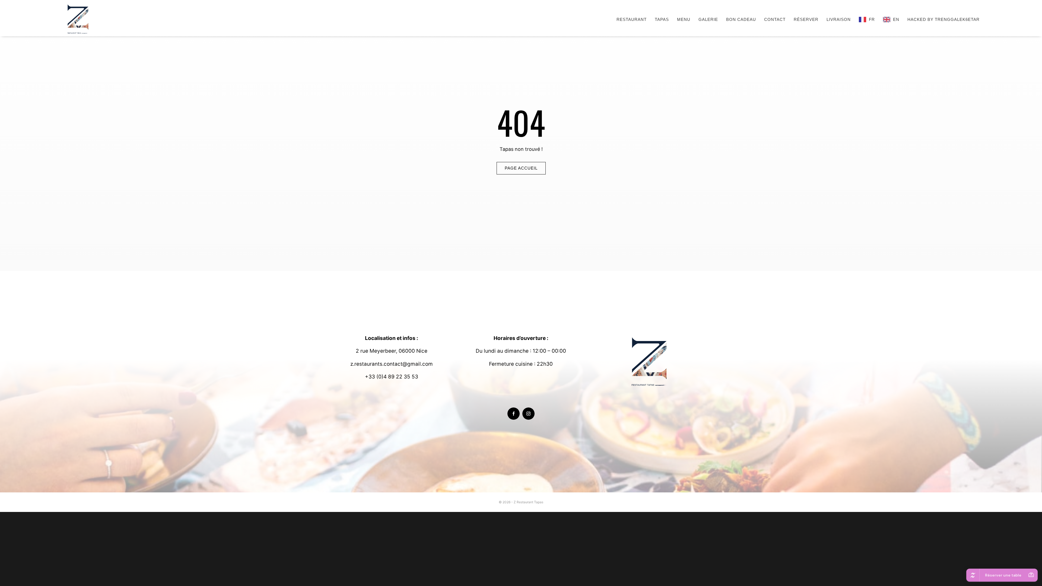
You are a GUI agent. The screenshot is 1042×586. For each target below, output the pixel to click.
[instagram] (528, 413)
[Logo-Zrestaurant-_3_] (78, 5)
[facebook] (513, 413)
